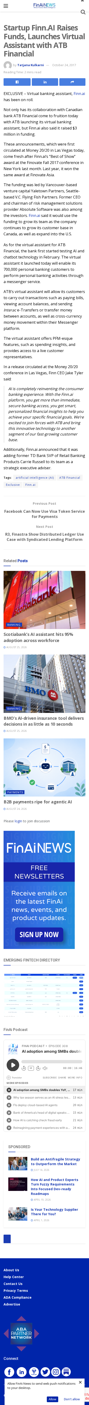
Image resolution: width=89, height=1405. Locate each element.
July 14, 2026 (41, 1170)
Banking (14, 624)
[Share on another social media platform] (72, 82)
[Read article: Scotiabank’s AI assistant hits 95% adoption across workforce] (44, 600)
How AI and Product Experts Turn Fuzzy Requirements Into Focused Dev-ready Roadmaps (54, 1186)
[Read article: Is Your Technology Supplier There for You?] (17, 1214)
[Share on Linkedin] (45, 82)
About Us (11, 1270)
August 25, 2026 (16, 647)
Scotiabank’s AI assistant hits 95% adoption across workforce (38, 637)
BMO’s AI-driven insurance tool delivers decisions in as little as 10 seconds (44, 721)
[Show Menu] (6, 6)
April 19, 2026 (42, 1199)
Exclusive (13, 485)
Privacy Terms (16, 1290)
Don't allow (72, 1399)
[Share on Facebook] (17, 82)
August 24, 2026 (16, 808)
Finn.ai (79, 93)
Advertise (12, 1304)
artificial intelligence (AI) (35, 478)
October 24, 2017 (64, 65)
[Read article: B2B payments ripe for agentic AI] (44, 767)
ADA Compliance (18, 1297)
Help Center (14, 1277)
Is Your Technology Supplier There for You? (54, 1211)
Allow (52, 1399)
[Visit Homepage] (44, 6)
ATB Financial (69, 478)
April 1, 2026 (41, 1220)
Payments (15, 792)
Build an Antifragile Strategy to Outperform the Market (55, 1161)
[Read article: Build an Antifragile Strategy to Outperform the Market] (17, 1163)
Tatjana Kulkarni (30, 65)
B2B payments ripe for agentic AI (38, 802)
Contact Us (13, 1283)
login (18, 821)
